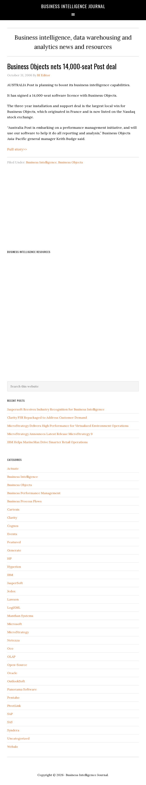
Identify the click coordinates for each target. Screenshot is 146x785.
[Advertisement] (73, 199)
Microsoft (14, 624)
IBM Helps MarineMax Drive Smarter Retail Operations (47, 442)
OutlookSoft (16, 681)
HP (9, 558)
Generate (14, 550)
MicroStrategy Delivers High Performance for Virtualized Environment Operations (68, 426)
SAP (10, 714)
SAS (10, 722)
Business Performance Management (33, 493)
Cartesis (13, 509)
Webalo (12, 746)
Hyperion (14, 567)
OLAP (11, 657)
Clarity (12, 517)
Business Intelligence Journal (73, 6)
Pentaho (13, 697)
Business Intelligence (41, 162)
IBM (10, 575)
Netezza (13, 640)
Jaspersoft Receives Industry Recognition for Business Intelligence (55, 409)
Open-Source (17, 665)
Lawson (13, 599)
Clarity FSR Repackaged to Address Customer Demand (47, 417)
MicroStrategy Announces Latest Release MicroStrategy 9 (50, 434)
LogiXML (13, 607)
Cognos (12, 526)
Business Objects (70, 162)
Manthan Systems (20, 616)
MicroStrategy (18, 632)
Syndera (13, 730)
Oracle (12, 673)
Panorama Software (22, 689)
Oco (10, 648)
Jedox (11, 591)
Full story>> (17, 149)
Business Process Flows (24, 501)
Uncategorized (18, 738)
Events (12, 534)
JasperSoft (15, 583)
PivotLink (14, 706)
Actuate (13, 468)
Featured (14, 542)
